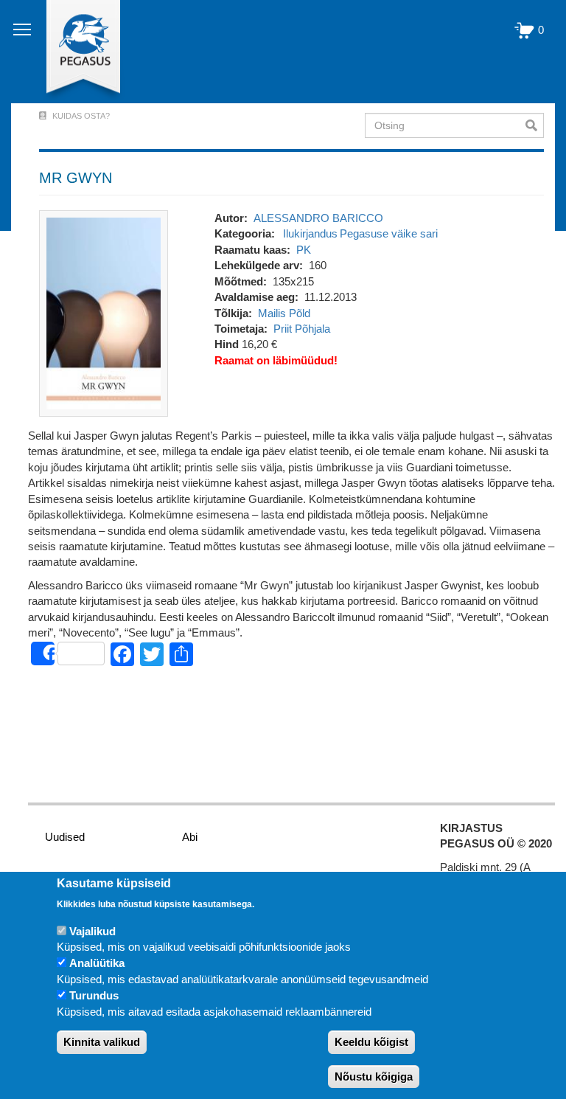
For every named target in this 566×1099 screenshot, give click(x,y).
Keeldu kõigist (371, 1042)
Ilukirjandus (310, 233)
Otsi (534, 125)
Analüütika (97, 963)
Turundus (94, 995)
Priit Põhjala (301, 328)
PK (303, 249)
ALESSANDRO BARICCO (318, 218)
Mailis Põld (284, 313)
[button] (103, 312)
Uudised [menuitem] (65, 837)
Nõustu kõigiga (374, 1076)
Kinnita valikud (101, 1042)
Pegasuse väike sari (389, 233)
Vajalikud (92, 931)
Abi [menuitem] (190, 837)
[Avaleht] (74, 51)
